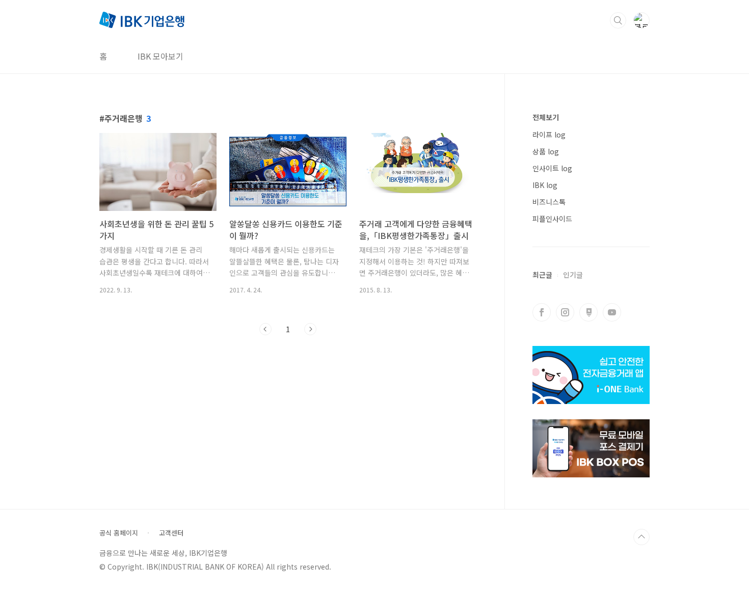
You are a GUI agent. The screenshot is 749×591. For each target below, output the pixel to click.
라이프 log (549, 134)
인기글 (573, 275)
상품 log (545, 151)
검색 (618, 20)
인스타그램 (565, 312)
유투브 (612, 312)
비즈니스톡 (549, 202)
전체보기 (545, 117)
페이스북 (541, 312)
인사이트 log (552, 168)
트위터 (588, 312)
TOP (641, 537)
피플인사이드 (552, 218)
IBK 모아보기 (160, 56)
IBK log (544, 185)
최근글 (542, 275)
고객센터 (171, 533)
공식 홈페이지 (118, 533)
